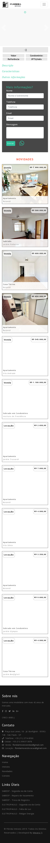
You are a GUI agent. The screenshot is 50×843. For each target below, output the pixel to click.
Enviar (10, 143)
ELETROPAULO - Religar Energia (18, 813)
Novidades (7, 771)
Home (5, 762)
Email (9, 113)
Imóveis (6, 766)
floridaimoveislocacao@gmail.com (31, 748)
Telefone (10, 101)
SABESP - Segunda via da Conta (17, 791)
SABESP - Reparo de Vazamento (18, 795)
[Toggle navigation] (44, 4)
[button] (3, 27)
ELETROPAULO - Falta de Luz (16, 809)
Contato (6, 775)
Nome (9, 90)
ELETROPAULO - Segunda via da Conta (21, 804)
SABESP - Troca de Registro (16, 800)
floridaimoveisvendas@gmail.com (28, 745)
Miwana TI (38, 832)
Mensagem (11, 124)
